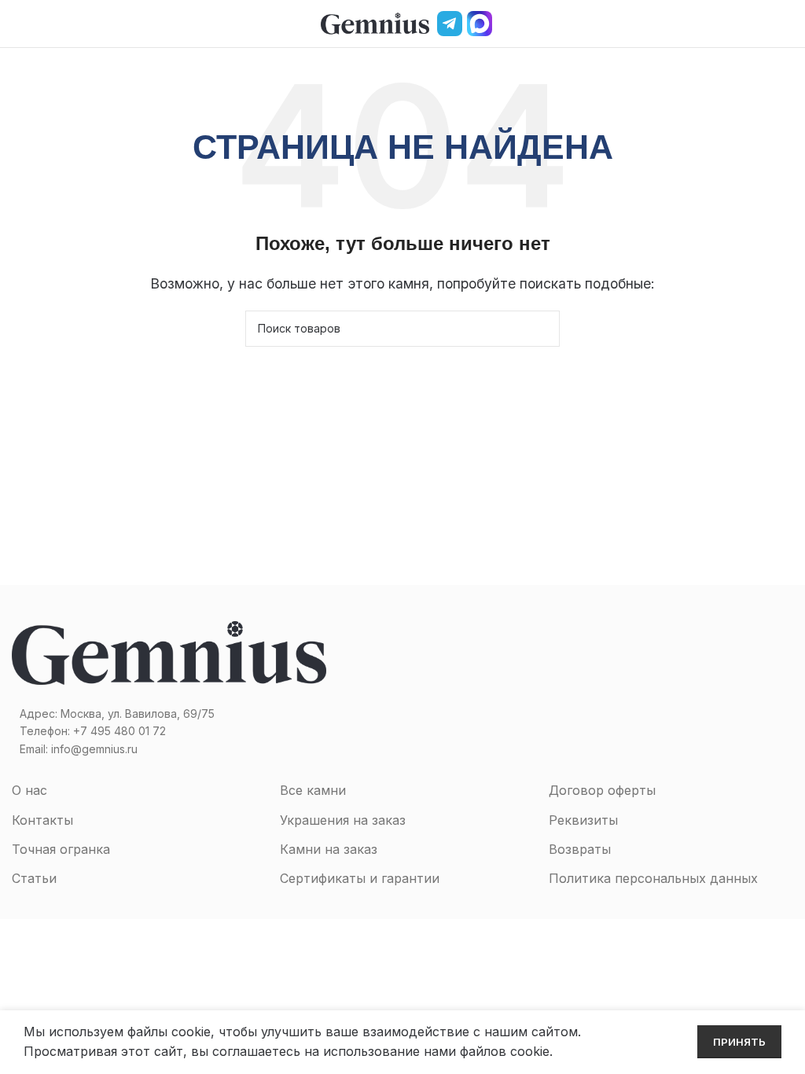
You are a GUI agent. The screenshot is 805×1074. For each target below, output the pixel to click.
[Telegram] (449, 23)
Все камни (313, 790)
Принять (739, 1041)
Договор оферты (602, 790)
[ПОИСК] (542, 329)
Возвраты (580, 849)
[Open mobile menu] (18, 23)
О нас (29, 790)
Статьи (34, 878)
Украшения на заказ (343, 820)
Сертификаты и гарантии (359, 878)
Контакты (42, 820)
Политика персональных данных (653, 878)
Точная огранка (61, 849)
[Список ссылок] (201, 731)
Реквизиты (583, 820)
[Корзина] (787, 23)
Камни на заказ (328, 849)
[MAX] (479, 23)
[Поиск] (760, 23)
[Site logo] (375, 22)
